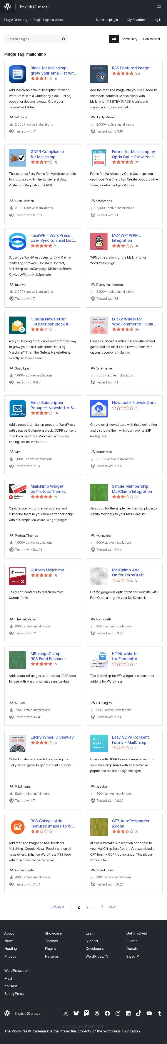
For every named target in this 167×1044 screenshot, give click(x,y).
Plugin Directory (15, 20)
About (9, 933)
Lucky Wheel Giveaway (52, 737)
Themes (51, 941)
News (8, 941)
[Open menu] (160, 6)
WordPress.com (17, 970)
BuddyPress (14, 993)
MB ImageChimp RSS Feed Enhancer (48, 656)
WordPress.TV (97, 956)
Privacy (10, 956)
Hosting (10, 948)
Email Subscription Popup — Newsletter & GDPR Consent (52, 405)
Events (131, 941)
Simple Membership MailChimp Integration (132, 489)
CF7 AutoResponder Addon (131, 823)
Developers (95, 948)
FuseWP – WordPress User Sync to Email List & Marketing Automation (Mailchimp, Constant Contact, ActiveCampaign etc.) (54, 238)
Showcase (53, 933)
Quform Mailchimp (47, 570)
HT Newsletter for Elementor (125, 656)
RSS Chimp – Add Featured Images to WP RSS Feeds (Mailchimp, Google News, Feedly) (52, 824)
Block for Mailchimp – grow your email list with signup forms (53, 71)
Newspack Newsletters (134, 402)
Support (92, 941)
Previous (58, 907)
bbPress (11, 986)
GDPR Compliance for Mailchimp (47, 154)
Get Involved (136, 933)
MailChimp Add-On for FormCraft (128, 572)
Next (112, 907)
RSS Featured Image (130, 68)
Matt (8, 978)
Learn (90, 933)
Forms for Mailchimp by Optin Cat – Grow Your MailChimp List (133, 154)
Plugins (50, 948)
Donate (132, 948)
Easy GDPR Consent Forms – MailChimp (130, 739)
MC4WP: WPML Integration (126, 238)
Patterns (52, 956)
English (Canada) (28, 1013)
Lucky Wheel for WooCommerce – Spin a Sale (134, 322)
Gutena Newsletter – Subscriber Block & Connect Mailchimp (49, 322)
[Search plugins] (63, 39)
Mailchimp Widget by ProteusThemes (48, 489)
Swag (133, 956)
